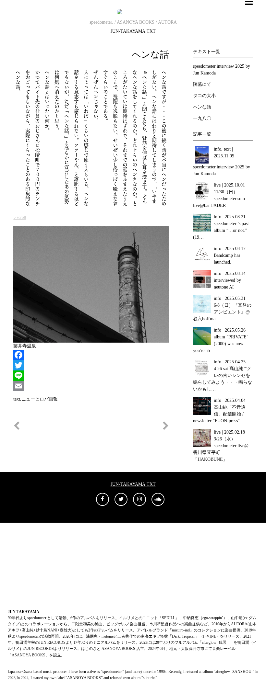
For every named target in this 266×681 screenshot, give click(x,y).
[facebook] (102, 499)
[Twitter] (91, 365)
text (16, 399)
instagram (28, 579)
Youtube (26, 552)
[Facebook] (91, 355)
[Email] (91, 386)
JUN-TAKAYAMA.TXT (133, 31)
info (217, 149)
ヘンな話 (150, 55)
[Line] (91, 375)
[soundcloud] (158, 499)
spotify (25, 565)
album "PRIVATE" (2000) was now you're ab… (221, 344)
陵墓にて (202, 84)
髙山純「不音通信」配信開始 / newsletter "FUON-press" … (219, 414)
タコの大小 (204, 95)
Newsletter (28, 538)
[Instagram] (139, 499)
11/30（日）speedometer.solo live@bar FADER (219, 198)
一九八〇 (202, 118)
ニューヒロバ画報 (39, 399)
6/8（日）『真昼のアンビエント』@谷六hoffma (222, 312)
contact (25, 592)
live (217, 185)
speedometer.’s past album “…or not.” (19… (221, 230)
